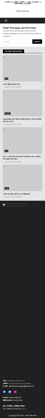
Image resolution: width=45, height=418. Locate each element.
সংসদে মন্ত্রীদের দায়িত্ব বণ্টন (22, 68)
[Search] (39, 20)
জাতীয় (6, 78)
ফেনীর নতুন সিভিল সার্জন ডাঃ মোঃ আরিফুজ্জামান (22, 178)
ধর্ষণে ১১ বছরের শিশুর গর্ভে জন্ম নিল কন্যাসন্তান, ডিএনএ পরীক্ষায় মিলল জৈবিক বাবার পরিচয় (22, 140)
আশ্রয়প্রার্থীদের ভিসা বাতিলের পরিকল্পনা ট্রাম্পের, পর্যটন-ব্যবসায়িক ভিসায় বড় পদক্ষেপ (22, 103)
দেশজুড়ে (6, 188)
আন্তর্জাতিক (7, 113)
